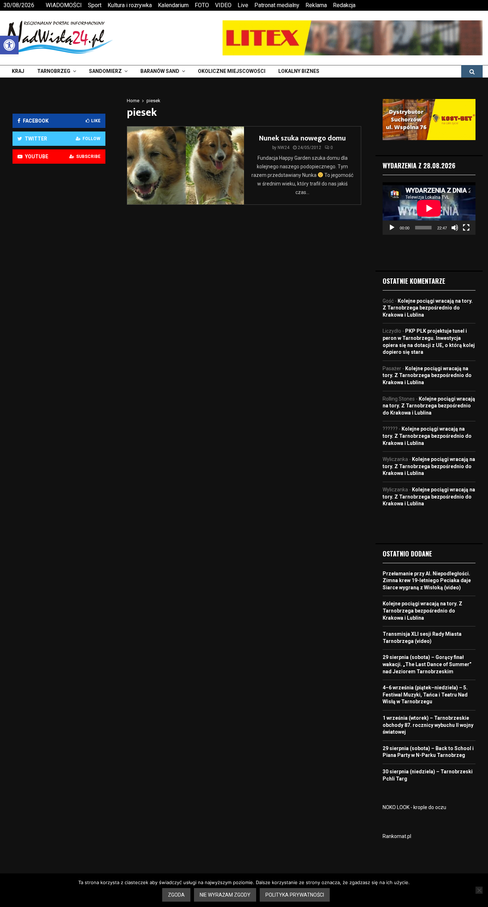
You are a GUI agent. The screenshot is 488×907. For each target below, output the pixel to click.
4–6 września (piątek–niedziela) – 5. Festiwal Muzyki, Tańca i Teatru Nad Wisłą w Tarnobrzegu (425, 694)
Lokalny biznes (298, 71)
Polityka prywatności (294, 895)
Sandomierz (105, 71)
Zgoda (176, 895)
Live (243, 5)
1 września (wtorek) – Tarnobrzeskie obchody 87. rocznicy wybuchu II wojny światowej (428, 725)
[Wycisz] (454, 227)
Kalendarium (173, 5)
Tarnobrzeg (53, 71)
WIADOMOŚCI (64, 5)
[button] (9, 45)
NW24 (283, 147)
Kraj (18, 71)
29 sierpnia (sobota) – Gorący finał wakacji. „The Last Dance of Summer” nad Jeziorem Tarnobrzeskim (427, 664)
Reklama (316, 5)
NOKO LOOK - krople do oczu (414, 807)
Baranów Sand (159, 71)
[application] (429, 208)
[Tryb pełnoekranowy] (466, 227)
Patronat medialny (276, 5)
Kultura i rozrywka (130, 5)
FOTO (202, 5)
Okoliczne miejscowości (231, 71)
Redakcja (344, 5)
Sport (94, 5)
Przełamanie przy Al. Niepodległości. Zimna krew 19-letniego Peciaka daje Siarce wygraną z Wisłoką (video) (427, 580)
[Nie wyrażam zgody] (479, 890)
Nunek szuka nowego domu (302, 138)
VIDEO (223, 5)
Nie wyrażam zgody (225, 895)
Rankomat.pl (397, 836)
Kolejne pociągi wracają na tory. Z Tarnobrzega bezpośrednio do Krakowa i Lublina (428, 308)
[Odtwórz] (391, 227)
